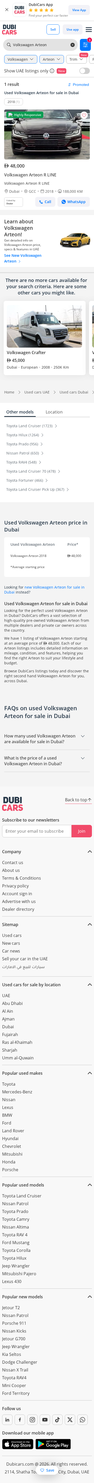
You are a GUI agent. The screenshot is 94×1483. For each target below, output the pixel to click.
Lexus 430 (11, 1281)
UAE (6, 995)
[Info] (52, 70)
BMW (7, 1115)
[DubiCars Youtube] (45, 1419)
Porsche (10, 1169)
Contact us (12, 862)
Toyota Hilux (14, 1258)
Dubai (8, 1027)
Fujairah (10, 1034)
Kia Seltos (11, 1354)
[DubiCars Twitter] (70, 1419)
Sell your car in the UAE (25, 959)
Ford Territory (16, 1393)
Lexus (7, 1107)
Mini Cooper (14, 1385)
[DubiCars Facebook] (19, 1419)
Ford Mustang (16, 1242)
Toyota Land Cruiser (22, 1196)
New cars (11, 943)
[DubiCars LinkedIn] (7, 1419)
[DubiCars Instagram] (32, 1419)
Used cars (12, 935)
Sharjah (9, 1050)
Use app (73, 29)
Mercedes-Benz (17, 1092)
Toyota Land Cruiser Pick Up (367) (35, 489)
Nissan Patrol (15, 1203)
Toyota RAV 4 (14, 1235)
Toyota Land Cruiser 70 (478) (31, 471)
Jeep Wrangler (16, 1266)
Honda (8, 1162)
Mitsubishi (12, 1154)
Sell (53, 29)
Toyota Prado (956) (22, 444)
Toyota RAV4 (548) (22, 462)
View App (79, 10)
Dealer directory (18, 909)
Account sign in (17, 893)
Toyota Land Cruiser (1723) (30, 425)
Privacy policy (15, 886)
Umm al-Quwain (18, 1058)
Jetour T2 (11, 1307)
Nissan (8, 1099)
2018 (11, 102)
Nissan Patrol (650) (23, 453)
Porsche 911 (14, 1323)
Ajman (8, 1019)
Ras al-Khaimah (17, 1042)
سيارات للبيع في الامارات (23, 967)
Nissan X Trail (15, 1370)
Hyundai (10, 1138)
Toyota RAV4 (14, 1378)
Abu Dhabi (12, 1003)
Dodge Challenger (19, 1362)
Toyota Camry (15, 1219)
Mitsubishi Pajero (19, 1274)
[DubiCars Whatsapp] (82, 1419)
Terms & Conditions (21, 878)
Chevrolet (11, 1146)
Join (81, 831)
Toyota (8, 1084)
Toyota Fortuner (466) (25, 480)
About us (11, 870)
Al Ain (7, 1011)
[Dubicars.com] (12, 804)
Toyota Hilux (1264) (23, 434)
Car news (11, 951)
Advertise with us (19, 901)
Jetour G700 (13, 1339)
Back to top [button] (76, 800)
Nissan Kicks (14, 1331)
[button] (6, 10)
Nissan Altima (15, 1227)
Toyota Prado (15, 1211)
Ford (6, 1123)
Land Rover (13, 1131)
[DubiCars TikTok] (57, 1419)
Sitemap (10, 924)
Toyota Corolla (16, 1250)
